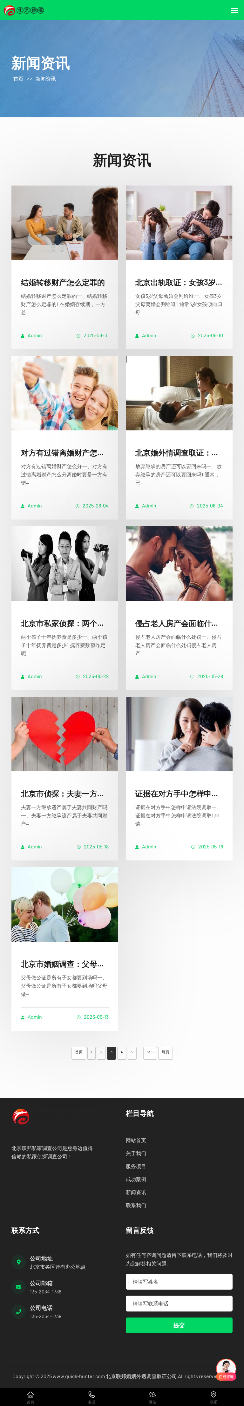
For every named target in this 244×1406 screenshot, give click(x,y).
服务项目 (136, 1166)
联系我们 (136, 1205)
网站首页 (136, 1140)
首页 (18, 79)
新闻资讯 (46, 79)
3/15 (150, 1052)
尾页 (165, 1052)
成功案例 (136, 1179)
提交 (179, 1325)
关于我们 (136, 1153)
